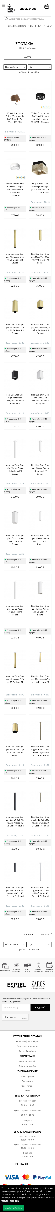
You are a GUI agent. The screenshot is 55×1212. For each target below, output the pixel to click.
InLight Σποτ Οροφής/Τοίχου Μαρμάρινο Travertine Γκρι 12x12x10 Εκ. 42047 (40, 188)
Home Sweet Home (16, 25)
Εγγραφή (40, 1007)
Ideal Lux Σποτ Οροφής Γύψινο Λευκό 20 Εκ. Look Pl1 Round (40, 610)
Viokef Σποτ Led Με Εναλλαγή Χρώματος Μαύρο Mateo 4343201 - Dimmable (40, 118)
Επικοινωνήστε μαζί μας (27, 1041)
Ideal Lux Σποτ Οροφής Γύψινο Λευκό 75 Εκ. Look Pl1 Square (15, 469)
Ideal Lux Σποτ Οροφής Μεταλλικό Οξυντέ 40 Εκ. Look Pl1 (40, 679)
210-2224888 (28, 9)
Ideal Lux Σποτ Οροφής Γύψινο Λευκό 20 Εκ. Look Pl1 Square (15, 540)
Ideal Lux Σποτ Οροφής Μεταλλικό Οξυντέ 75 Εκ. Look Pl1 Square (15, 258)
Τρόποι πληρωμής (27, 1061)
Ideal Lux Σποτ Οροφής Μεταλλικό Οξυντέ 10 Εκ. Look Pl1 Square (40, 329)
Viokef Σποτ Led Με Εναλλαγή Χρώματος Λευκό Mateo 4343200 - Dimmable (15, 189)
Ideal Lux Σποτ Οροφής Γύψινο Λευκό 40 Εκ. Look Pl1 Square (40, 469)
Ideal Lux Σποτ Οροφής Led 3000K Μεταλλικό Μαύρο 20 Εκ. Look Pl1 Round (15, 892)
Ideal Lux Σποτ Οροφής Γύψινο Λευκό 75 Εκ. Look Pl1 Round (15, 610)
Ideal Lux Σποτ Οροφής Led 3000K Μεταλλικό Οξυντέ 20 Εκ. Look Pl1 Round (40, 821)
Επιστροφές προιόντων (27, 1046)
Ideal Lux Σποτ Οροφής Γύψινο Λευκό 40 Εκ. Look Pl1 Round (40, 540)
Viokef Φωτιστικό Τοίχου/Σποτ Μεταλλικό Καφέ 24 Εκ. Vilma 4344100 (15, 118)
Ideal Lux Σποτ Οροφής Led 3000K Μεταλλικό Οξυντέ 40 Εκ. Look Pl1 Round (40, 751)
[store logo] (11, 9)
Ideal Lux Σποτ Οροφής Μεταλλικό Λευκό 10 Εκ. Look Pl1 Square (40, 399)
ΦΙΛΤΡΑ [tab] (27, 57)
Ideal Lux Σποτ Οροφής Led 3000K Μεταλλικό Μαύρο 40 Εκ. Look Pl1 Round (15, 821)
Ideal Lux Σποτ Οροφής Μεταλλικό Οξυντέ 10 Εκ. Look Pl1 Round (15, 751)
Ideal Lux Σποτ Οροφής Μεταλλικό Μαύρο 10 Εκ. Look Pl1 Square (15, 399)
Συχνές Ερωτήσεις (27, 1051)
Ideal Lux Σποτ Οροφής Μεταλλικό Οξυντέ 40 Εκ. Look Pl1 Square (40, 258)
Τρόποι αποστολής (27, 1066)
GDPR (27, 1090)
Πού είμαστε (27, 1081)
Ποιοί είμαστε (27, 1076)
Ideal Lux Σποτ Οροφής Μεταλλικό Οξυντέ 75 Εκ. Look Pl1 (15, 679)
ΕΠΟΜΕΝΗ (46, 934)
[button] (6, 18)
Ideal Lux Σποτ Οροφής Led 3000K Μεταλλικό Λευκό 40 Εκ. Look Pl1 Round (40, 892)
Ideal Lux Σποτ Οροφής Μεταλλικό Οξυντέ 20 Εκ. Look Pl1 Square (15, 329)
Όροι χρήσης (27, 1086)
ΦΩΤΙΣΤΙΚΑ (35, 25)
